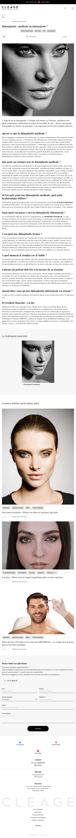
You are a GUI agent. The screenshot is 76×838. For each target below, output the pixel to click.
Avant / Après (38, 812)
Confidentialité (43, 835)
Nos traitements (38, 809)
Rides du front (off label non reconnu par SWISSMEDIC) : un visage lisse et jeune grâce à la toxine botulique (38, 643)
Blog (3, 17)
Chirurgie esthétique (38, 814)
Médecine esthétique (38, 820)
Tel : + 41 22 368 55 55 (38, 762)
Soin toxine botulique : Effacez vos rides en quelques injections (30, 513)
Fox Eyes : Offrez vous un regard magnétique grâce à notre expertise (32, 577)
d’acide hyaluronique (65, 202)
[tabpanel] (38, 363)
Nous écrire (38, 765)
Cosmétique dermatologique (38, 817)
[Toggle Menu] (73, 8)
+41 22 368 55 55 (12, 681)
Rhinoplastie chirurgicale (32, 384)
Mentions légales (33, 835)
